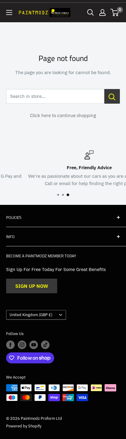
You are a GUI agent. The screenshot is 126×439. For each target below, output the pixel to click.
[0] (115, 12)
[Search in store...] (112, 96)
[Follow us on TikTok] (45, 345)
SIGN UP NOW (31, 286)
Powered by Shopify (23, 426)
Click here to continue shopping (63, 115)
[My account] (102, 12)
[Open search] (90, 12)
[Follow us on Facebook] (10, 345)
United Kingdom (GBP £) (30, 314)
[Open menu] (9, 12)
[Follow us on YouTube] (33, 345)
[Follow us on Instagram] (22, 345)
